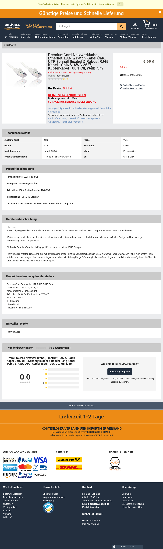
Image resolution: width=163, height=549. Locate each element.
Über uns (126, 494)
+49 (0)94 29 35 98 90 (101, 500)
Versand (7, 514)
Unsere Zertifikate (91, 520)
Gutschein (8, 504)
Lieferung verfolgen (12, 494)
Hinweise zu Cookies (132, 507)
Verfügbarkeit (10, 507)
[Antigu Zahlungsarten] (10, 462)
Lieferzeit (7, 510)
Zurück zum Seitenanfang (81, 405)
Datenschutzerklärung (133, 504)
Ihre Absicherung (90, 524)
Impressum (127, 497)
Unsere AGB (128, 500)
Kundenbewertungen (20, 347)
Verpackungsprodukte (54, 497)
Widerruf (7, 517)
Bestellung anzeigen (13, 497)
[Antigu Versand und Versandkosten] (69, 469)
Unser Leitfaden (50, 494)
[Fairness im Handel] (115, 470)
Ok (120, 4)
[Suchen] (121, 26)
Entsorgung (48, 500)
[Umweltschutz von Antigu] (48, 512)
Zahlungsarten (10, 500)
